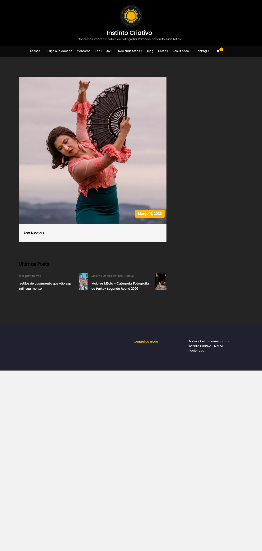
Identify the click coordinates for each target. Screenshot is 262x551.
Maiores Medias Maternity (133, 276)
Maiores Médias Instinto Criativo (58, 276)
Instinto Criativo (129, 33)
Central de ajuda (146, 341)
